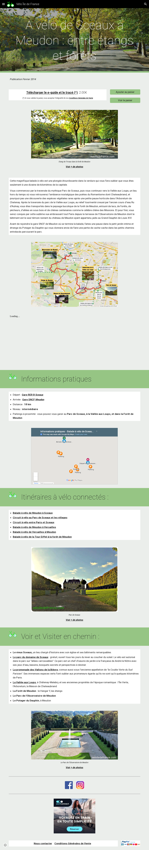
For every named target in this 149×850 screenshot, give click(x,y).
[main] (74, 40)
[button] (3, 4)
